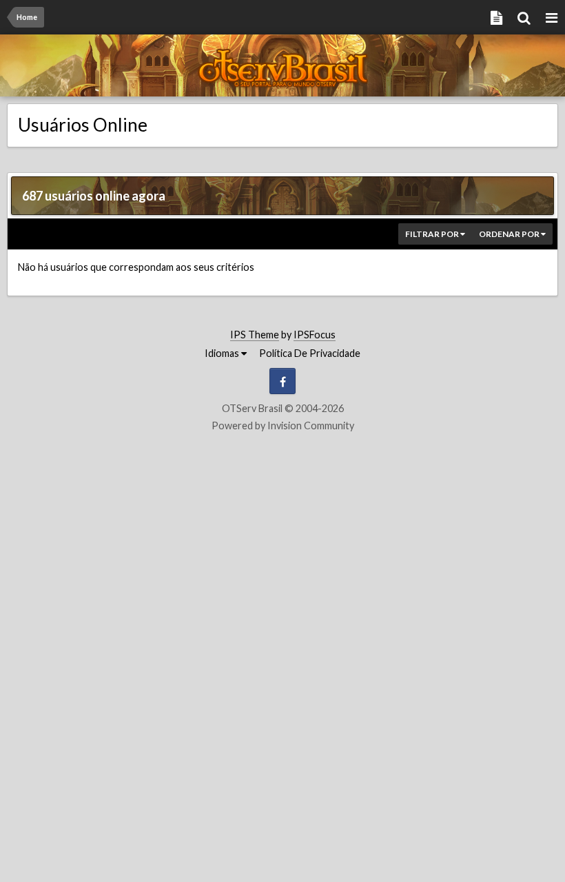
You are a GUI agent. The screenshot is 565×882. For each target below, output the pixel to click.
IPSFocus (315, 334)
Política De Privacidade (309, 353)
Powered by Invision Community (283, 425)
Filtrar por (432, 234)
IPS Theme (254, 334)
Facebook (282, 381)
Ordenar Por (510, 234)
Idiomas (223, 353)
